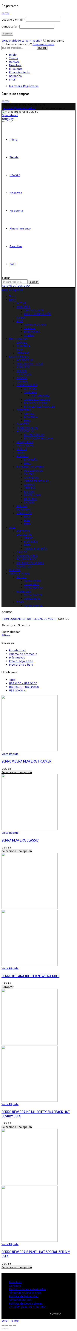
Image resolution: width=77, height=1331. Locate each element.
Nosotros (15, 65)
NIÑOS (20, 317)
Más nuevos (17, 657)
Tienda (13, 58)
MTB (27, 520)
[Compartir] (6, 1325)
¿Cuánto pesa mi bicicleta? (27, 1307)
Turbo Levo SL (33, 595)
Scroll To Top (10, 1320)
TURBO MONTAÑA (35, 548)
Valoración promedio (23, 654)
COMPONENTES (26, 385)
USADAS (14, 61)
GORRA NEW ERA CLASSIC (19, 840)
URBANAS (22, 353)
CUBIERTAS (23, 410)
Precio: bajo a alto (21, 661)
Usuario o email (13, 19)
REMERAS (30, 499)
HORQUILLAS (24, 442)
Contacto (15, 1285)
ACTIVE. (21, 577)
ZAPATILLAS (24, 513)
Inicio (13, 54)
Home (5, 618)
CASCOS (21, 378)
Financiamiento (19, 72)
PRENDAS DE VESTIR (30, 467)
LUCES (20, 452)
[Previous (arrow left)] (2, 1328)
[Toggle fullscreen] (10, 1325)
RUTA (19, 321)
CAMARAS (30, 392)
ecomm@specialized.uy (19, 108)
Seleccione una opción (16, 772)
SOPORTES (23, 509)
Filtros (5, 635)
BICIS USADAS (18, 339)
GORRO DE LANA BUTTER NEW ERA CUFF (30, 976)
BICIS (12, 300)
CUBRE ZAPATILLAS (36, 481)
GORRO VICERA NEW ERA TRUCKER (26, 761)
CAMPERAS (31, 477)
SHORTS (29, 502)
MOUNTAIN (23, 591)
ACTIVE (21, 303)
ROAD (20, 602)
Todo (12, 296)
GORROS (29, 484)
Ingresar (7, 33)
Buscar (42, 47)
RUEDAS (21, 506)
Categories (16, 289)
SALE (12, 79)
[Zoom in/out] (14, 1325)
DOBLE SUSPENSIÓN (37, 314)
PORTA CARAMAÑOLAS (38, 438)
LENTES (21, 449)
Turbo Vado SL (33, 588)
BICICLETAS (24, 534)
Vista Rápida (10, 754)
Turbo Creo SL (33, 605)
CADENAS (30, 388)
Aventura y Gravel (35, 324)
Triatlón (29, 335)
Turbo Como (32, 580)
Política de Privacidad (23, 1296)
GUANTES (22, 424)
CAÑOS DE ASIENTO (37, 399)
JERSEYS (30, 488)
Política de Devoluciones (25, 1303)
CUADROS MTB (34, 310)
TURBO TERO (32, 598)
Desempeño (32, 332)
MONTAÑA (23, 307)
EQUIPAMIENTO (19, 356)
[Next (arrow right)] (6, 1328)
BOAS (27, 516)
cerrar (5, 13)
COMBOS (22, 381)
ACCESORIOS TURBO (29, 364)
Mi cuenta (15, 69)
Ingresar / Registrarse (23, 86)
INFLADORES (25, 445)
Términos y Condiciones (25, 1293)
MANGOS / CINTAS (36, 403)
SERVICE (14, 570)
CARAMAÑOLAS (34, 435)
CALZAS (29, 474)
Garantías (15, 76)
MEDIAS (29, 492)
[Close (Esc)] (2, 1325)
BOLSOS (21, 371)
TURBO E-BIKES (19, 573)
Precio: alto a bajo (21, 664)
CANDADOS (24, 374)
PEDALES (22, 456)
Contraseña (10, 26)
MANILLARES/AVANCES (39, 406)
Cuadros (29, 328)
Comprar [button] (7, 987)
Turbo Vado (31, 584)
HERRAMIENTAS (27, 428)
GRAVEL (21, 342)
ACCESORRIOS (33, 470)
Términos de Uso (20, 1300)
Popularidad (17, 650)
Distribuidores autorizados (27, 1289)
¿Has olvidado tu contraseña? (21, 40)
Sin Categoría (40, 396)
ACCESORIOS (24, 360)
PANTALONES (32, 495)
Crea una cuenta (43, 44)
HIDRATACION (25, 431)
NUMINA (55, 1313)
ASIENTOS (23, 367)
